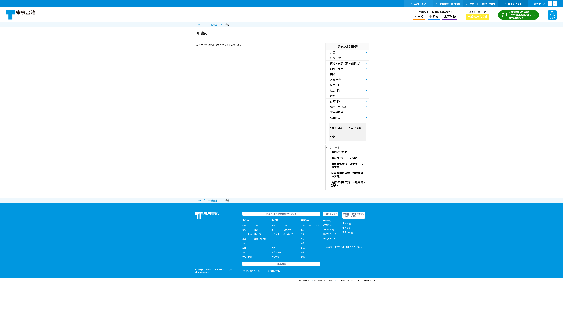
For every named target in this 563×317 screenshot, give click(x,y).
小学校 (345, 223)
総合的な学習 (260, 238)
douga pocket (329, 238)
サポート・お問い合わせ (483, 3)
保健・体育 (247, 256)
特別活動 (258, 234)
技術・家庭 (276, 252)
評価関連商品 (274, 270)
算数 (244, 238)
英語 (256, 225)
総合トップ (420, 3)
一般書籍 (213, 24)
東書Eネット (369, 280)
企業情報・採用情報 (450, 3)
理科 (244, 243)
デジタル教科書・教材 (251, 270)
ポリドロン (328, 225)
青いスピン (328, 234)
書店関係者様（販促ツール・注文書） (348, 165)
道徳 (256, 230)
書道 (303, 252)
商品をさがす (552, 16)
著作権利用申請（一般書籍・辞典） (348, 184)
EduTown (327, 229)
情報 (303, 256)
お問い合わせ (339, 152)
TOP (198, 24)
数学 (273, 238)
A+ (555, 3)
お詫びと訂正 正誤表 (344, 158)
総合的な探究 (314, 225)
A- (550, 3)
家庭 (244, 252)
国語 (244, 225)
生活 (244, 247)
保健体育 (275, 256)
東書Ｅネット (515, 3)
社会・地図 (247, 234)
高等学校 (346, 232)
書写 (244, 230)
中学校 (345, 227)
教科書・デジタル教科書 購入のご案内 (344, 247)
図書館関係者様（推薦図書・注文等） (348, 174)
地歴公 (303, 230)
